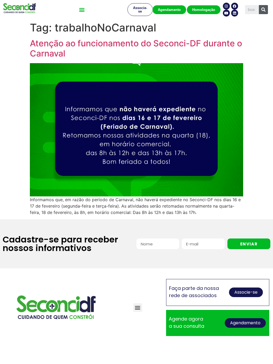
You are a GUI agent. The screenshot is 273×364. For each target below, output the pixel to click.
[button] (81, 9)
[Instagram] (226, 6)
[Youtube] (226, 13)
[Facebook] (234, 6)
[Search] (263, 9)
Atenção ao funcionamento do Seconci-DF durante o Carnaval (136, 48)
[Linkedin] (234, 13)
